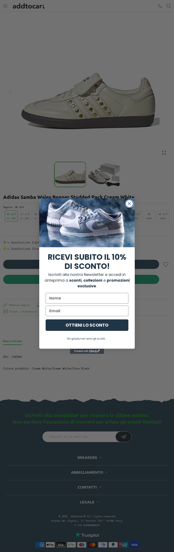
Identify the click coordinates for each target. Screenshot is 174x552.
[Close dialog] (129, 203)
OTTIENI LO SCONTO (87, 325)
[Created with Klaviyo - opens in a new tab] (87, 351)
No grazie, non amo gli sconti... (87, 338)
